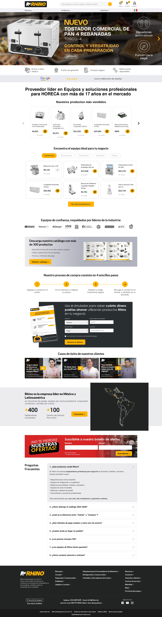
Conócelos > (79, 414)
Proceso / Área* (69, 327)
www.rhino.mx (45, 612)
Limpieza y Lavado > (62, 584)
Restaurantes (66, 156)
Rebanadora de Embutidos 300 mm (87, 166)
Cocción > (59, 575)
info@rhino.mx (93, 600)
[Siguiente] (159, 39)
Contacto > (129, 575)
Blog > (127, 588)
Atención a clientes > (133, 578)
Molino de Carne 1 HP (51, 166)
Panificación (84, 156)
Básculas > (59, 571)
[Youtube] (127, 602)
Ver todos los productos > (81, 204)
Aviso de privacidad (70, 452)
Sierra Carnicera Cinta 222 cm (125, 186)
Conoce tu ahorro (75, 342)
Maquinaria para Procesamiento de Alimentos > (101, 571)
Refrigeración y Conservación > (95, 575)
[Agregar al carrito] (45, 131)
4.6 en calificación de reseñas (108, 79)
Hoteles (114, 156)
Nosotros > (129, 571)
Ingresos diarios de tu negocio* (97, 318)
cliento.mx (86, 614)
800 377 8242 (76, 603)
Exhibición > (59, 581)
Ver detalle (40, 135)
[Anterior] (3, 39)
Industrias (104, 10)
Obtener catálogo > (40, 261)
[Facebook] (122, 602)
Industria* (67, 318)
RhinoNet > (129, 584)
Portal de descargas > (133, 591)
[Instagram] (132, 602)
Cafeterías (100, 156)
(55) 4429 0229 (75, 600)
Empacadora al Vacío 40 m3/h (125, 166)
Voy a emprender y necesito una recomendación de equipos (82, 336)
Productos (65, 10)
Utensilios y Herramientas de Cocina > (97, 578)
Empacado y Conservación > (65, 578)
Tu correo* (92, 327)
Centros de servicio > (133, 581)
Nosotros (28, 10)
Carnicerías (49, 156)
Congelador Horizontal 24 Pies (51, 186)
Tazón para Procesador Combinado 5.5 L (58, 126)
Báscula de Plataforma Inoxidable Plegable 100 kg (88, 186)
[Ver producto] (57, 170)
